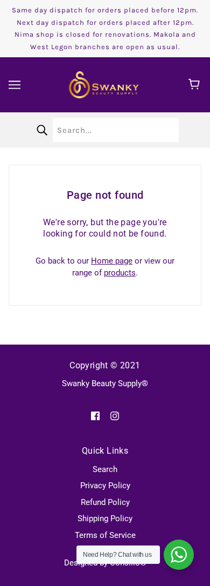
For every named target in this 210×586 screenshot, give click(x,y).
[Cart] (195, 85)
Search (105, 469)
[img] (95, 415)
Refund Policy (105, 502)
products (120, 273)
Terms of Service (105, 535)
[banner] (104, 84)
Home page (111, 261)
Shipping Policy (105, 518)
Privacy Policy (105, 485)
